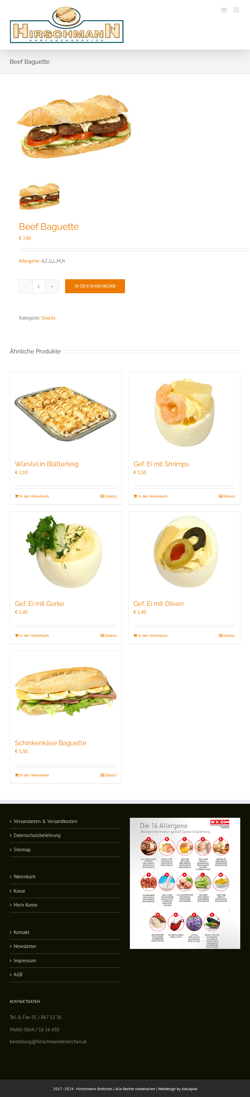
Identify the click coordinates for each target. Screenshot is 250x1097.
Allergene (29, 261)
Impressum (25, 960)
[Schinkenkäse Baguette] (65, 691)
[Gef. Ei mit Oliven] (184, 552)
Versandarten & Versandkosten (45, 821)
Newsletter (25, 946)
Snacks (48, 318)
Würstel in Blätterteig (46, 464)
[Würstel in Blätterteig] (65, 412)
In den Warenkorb (95, 286)
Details (111, 496)
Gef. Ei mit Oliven (158, 604)
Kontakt (21, 932)
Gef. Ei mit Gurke (39, 604)
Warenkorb (24, 876)
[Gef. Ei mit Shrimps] (184, 412)
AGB (18, 974)
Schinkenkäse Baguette (51, 743)
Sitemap (22, 849)
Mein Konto (25, 905)
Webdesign (167, 1088)
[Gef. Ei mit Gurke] (65, 552)
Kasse (19, 891)
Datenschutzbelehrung (37, 835)
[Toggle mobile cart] (223, 10)
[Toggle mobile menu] (236, 10)
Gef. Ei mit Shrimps (161, 464)
